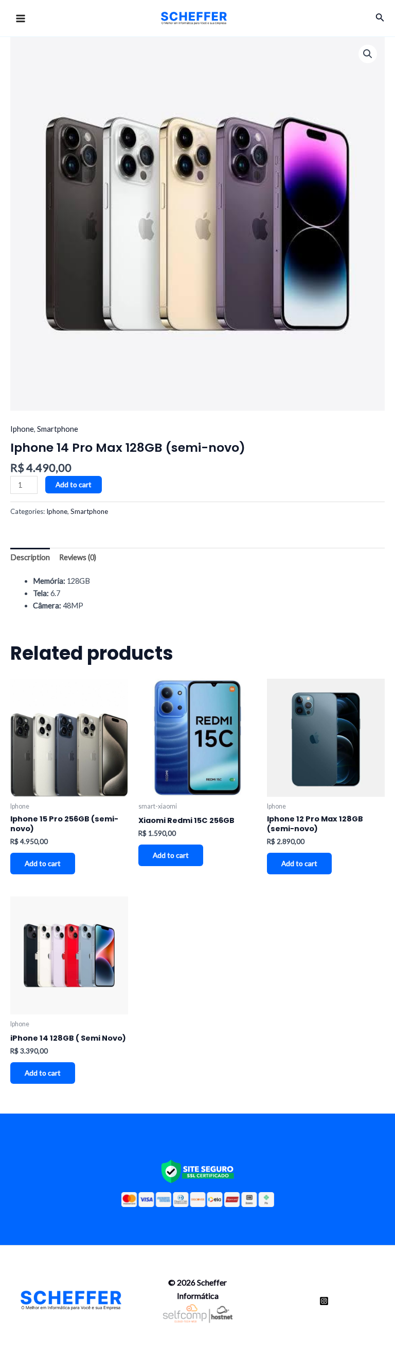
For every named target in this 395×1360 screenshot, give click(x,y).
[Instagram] (324, 1301)
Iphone (22, 429)
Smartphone (57, 429)
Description (30, 557)
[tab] (30, 558)
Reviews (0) (77, 557)
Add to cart (74, 484)
